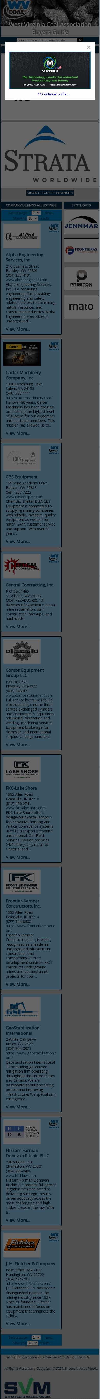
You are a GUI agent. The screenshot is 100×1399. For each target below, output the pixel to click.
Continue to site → (54, 94)
